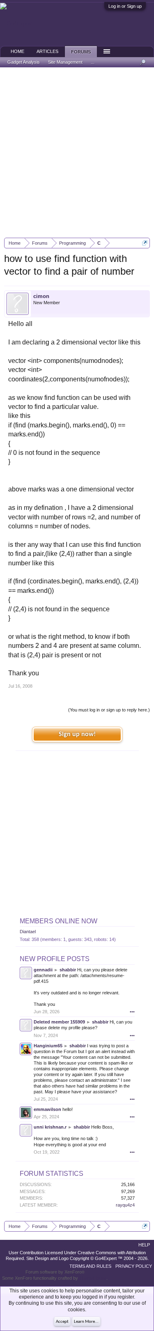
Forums (81, 51)
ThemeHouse (92, 1278)
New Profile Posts (55, 958)
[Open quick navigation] (144, 243)
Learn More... (86, 1322)
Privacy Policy (133, 1266)
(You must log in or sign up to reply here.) (109, 709)
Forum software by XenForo (55, 1271)
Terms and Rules (90, 1266)
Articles (47, 51)
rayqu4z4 (125, 1204)
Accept (62, 1322)
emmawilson (47, 1109)
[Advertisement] (77, 152)
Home (17, 51)
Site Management (65, 62)
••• (132, 1011)
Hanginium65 (48, 1045)
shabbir (68, 969)
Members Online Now (58, 921)
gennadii (43, 969)
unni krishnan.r (50, 1126)
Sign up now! (77, 734)
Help (144, 1244)
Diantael (28, 931)
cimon (41, 296)
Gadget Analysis (23, 62)
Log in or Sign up (125, 6)
